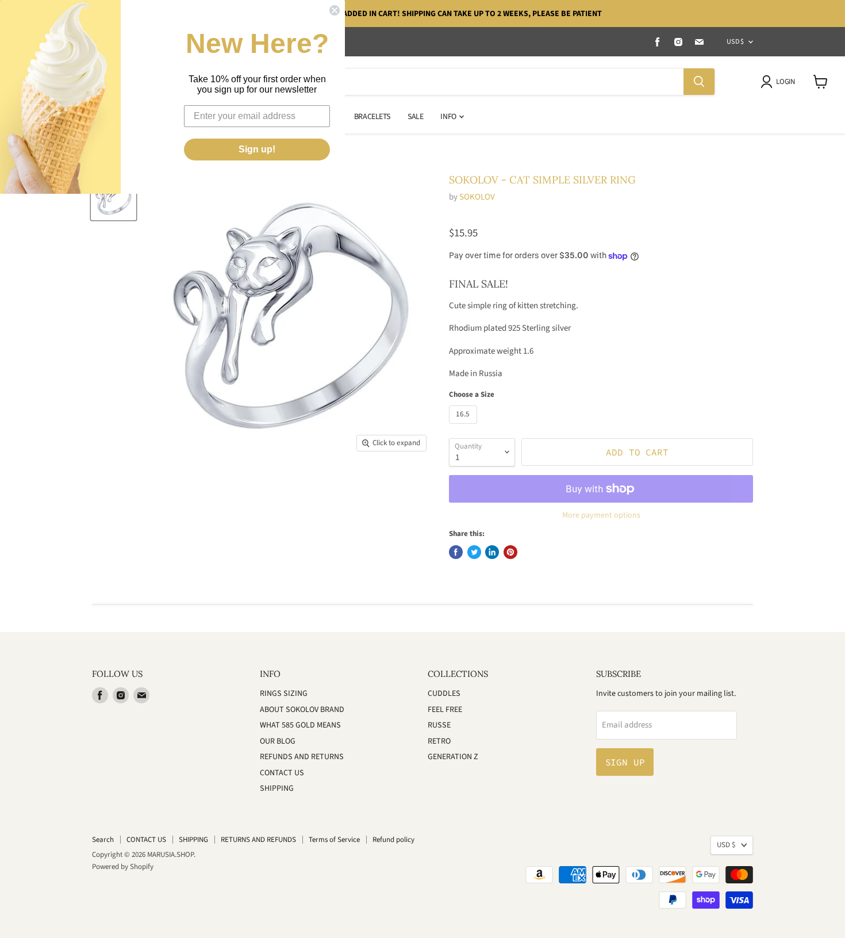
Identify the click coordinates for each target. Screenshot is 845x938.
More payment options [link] (601, 515)
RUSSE (439, 725)
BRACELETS (372, 116)
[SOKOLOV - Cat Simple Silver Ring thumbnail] (113, 197)
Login (785, 81)
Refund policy (393, 839)
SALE (415, 116)
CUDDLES (444, 693)
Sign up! (257, 149)
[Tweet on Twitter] (474, 552)
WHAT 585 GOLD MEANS (300, 725)
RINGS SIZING (284, 693)
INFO (449, 116)
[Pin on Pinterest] (510, 552)
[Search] (699, 81)
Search (103, 839)
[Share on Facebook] (456, 552)
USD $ (735, 42)
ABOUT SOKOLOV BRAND (302, 709)
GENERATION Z (453, 757)
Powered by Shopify (122, 867)
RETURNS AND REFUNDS (258, 839)
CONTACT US (282, 773)
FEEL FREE (445, 709)
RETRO (439, 741)
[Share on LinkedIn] (492, 552)
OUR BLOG (277, 741)
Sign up (625, 762)
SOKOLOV (477, 197)
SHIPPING (277, 788)
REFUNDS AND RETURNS (302, 757)
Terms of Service (334, 839)
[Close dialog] (334, 10)
